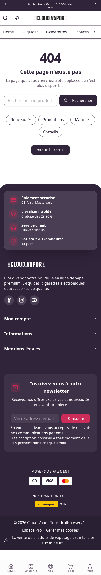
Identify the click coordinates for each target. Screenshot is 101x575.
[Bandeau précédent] (5, 4)
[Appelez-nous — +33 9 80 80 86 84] (17, 18)
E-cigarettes (56, 32)
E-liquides (30, 32)
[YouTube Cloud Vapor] (34, 300)
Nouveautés (21, 119)
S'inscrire (76, 418)
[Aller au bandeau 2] (52, 7)
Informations (18, 333)
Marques (83, 119)
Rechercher (82, 100)
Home (8, 32)
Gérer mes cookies (62, 530)
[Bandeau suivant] (96, 4)
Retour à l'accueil (50, 150)
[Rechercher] (5, 18)
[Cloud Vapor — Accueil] (50, 18)
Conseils (50, 131)
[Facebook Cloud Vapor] (9, 300)
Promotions (53, 119)
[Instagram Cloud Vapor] (22, 300)
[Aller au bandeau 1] (49, 7)
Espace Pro (32, 530)
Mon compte (17, 318)
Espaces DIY (85, 32)
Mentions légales (22, 349)
